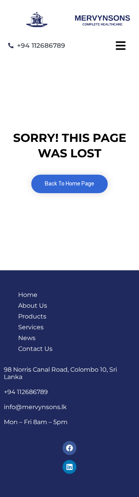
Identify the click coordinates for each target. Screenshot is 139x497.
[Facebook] (69, 448)
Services (31, 327)
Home (27, 294)
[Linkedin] (69, 467)
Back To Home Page (69, 183)
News (27, 338)
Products (32, 316)
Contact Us (35, 348)
